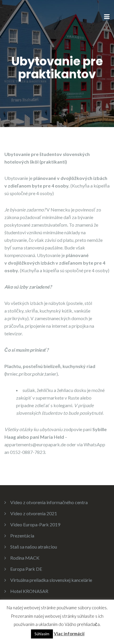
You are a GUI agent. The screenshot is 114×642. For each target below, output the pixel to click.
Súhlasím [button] (41, 633)
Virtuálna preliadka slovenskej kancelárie (51, 580)
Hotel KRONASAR (29, 591)
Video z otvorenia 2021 (33, 513)
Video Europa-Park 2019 (35, 524)
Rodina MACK (24, 558)
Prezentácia (22, 535)
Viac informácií (69, 633)
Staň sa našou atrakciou (33, 546)
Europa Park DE (26, 569)
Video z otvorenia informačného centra (49, 502)
